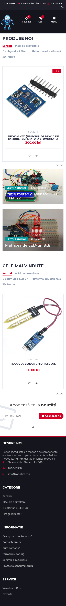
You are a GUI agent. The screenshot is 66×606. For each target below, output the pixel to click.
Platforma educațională (46, 51)
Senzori (7, 45)
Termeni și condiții (14, 554)
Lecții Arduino (16, 187)
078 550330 (10, 3)
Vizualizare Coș (11, 588)
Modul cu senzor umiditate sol (33, 363)
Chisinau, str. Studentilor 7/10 (24, 462)
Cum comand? (11, 548)
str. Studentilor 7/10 (29, 3)
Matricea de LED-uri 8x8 (27, 245)
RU (44, 3)
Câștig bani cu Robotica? (17, 536)
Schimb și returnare (15, 560)
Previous (57, 165)
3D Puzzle (9, 56)
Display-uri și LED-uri (15, 51)
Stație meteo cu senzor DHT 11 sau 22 (31, 196)
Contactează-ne (12, 542)
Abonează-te (52, 415)
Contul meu (55, 3)
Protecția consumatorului (18, 565)
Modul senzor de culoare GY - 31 (35, 136)
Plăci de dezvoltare (27, 45)
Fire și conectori (12, 513)
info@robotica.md (18, 474)
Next (61, 165)
